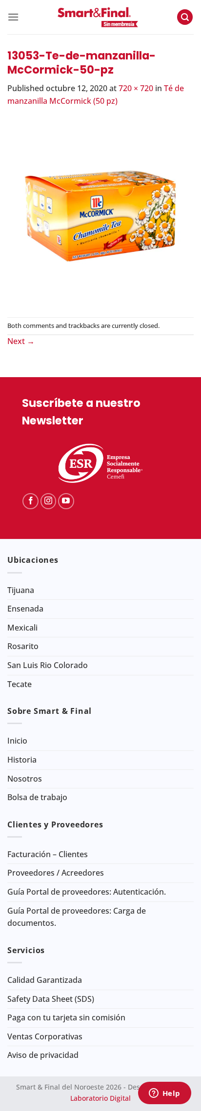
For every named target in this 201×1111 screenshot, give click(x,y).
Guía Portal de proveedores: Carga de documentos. (76, 917)
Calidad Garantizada (44, 980)
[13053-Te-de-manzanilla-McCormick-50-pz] (100, 211)
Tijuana (20, 590)
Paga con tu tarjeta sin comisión (66, 1017)
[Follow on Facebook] (30, 501)
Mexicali (22, 627)
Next (21, 341)
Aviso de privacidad (43, 1055)
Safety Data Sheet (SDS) (50, 999)
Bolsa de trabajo (37, 797)
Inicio (17, 740)
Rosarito (23, 646)
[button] (13, 17)
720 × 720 (136, 88)
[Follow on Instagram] (48, 501)
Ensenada (25, 608)
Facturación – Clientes (47, 854)
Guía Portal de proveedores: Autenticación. (86, 891)
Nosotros (24, 778)
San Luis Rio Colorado (47, 665)
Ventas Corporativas (44, 1036)
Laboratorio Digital (100, 1098)
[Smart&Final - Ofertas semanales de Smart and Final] (97, 17)
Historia (22, 759)
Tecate (19, 684)
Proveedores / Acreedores (55, 872)
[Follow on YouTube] (66, 501)
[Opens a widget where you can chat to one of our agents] (164, 1094)
